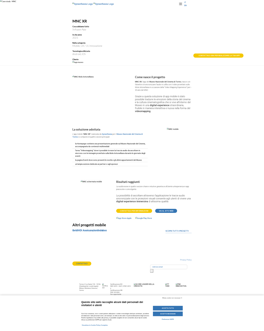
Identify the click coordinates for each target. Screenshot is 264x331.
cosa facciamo (129, 3)
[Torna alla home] (92, 4)
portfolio (143, 2)
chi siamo (117, 3)
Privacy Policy (186, 260)
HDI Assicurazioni (88, 230)
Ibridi (75, 230)
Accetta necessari (168, 314)
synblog (153, 2)
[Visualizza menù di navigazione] (180, 4)
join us (171, 3)
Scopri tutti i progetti (177, 231)
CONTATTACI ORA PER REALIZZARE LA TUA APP (219, 55)
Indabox (102, 230)
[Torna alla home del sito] (176, 4)
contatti (163, 2)
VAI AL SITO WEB (166, 211)
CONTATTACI (82, 263)
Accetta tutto (168, 308)
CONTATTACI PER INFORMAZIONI (134, 211)
